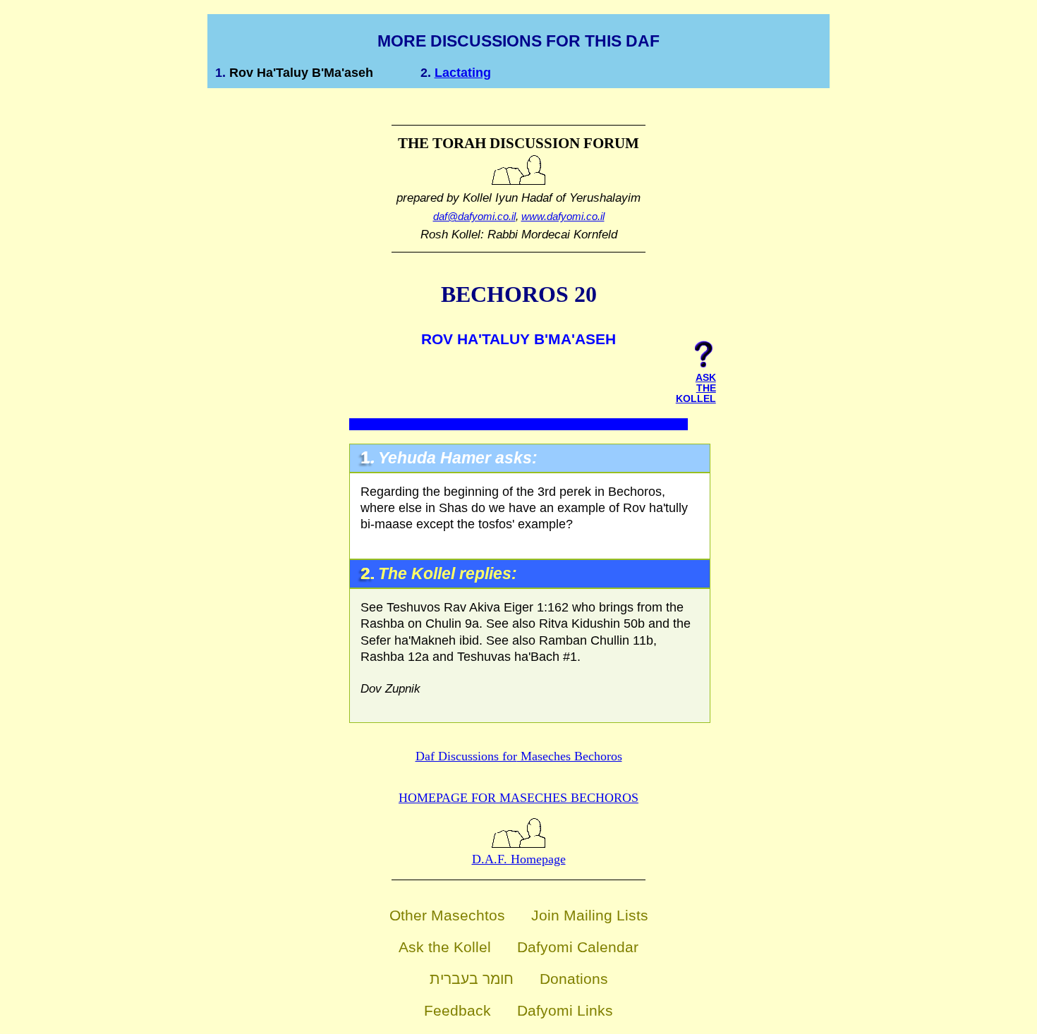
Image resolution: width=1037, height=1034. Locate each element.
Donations (574, 979)
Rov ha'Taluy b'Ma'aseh (301, 73)
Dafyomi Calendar (577, 947)
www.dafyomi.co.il (563, 216)
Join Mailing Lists (589, 915)
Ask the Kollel (445, 947)
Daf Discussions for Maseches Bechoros (519, 756)
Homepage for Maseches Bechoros (518, 798)
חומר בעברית (472, 979)
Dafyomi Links (565, 1010)
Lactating (463, 73)
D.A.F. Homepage (519, 859)
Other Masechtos (447, 915)
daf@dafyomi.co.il (474, 216)
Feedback (457, 1010)
